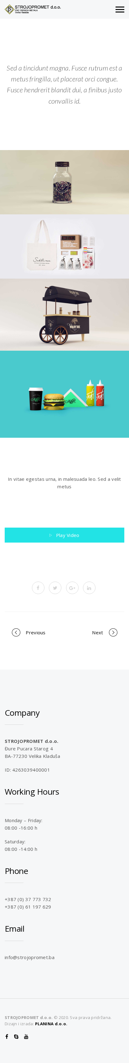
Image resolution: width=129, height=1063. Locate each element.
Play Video (68, 535)
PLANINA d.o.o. (51, 1023)
